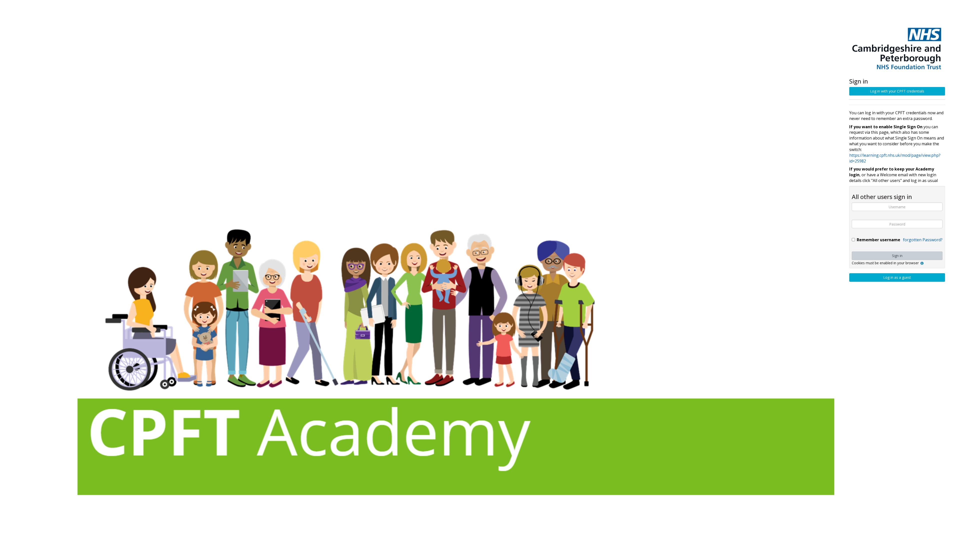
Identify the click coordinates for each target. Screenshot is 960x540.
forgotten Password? (922, 239)
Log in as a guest (897, 277)
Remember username (878, 239)
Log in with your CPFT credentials (897, 91)
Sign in (897, 255)
